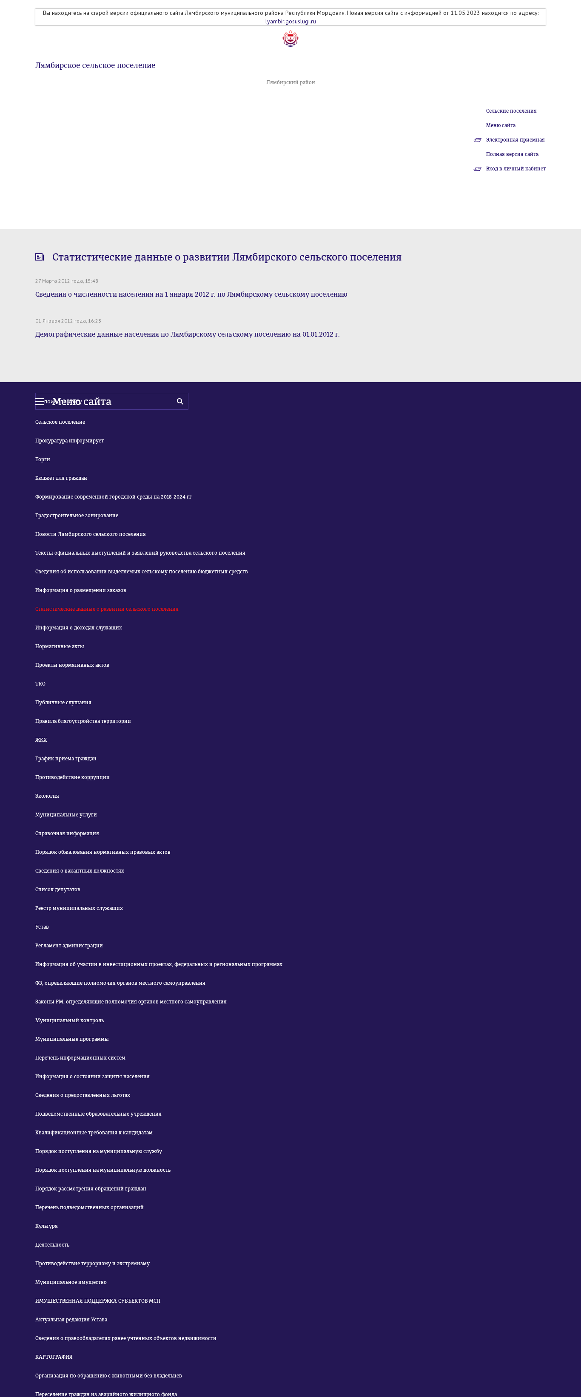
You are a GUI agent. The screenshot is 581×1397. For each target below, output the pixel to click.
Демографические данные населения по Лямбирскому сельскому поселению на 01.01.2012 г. (187, 334)
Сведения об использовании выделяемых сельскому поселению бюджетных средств (141, 572)
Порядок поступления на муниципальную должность (103, 1170)
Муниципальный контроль (69, 1020)
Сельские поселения (511, 111)
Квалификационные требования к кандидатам (94, 1133)
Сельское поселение (60, 422)
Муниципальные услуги (66, 815)
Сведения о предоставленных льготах (82, 1095)
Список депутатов (57, 890)
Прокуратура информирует (69, 441)
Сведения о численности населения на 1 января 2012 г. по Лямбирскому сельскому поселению (191, 294)
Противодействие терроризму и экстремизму (92, 1264)
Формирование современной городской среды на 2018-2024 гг (113, 497)
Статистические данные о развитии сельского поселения (107, 609)
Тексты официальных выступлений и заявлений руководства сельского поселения (140, 553)
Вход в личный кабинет (516, 169)
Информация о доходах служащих (78, 628)
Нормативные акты (59, 646)
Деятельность (52, 1245)
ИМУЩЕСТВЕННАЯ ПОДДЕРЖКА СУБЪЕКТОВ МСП (97, 1301)
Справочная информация (67, 833)
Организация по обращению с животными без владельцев (108, 1376)
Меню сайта (500, 125)
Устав (42, 927)
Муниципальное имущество (71, 1282)
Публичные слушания (63, 703)
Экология (47, 796)
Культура (46, 1226)
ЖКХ (41, 740)
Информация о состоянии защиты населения (92, 1077)
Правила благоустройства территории (83, 721)
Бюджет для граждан (61, 478)
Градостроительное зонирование (76, 516)
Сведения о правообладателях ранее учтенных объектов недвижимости (125, 1338)
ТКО (40, 684)
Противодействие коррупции (72, 777)
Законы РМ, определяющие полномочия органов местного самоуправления (131, 1002)
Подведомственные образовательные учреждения (98, 1114)
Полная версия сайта (512, 154)
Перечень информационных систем (80, 1058)
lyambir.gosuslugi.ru (290, 21)
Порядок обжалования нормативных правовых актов (103, 852)
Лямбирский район (290, 82)
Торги (42, 459)
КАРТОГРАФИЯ (54, 1357)
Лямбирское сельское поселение (95, 65)
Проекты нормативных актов (72, 665)
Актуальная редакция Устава (71, 1320)
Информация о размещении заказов (80, 590)
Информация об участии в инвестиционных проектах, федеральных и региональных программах (158, 964)
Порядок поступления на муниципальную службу (98, 1151)
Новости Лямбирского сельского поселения (90, 534)
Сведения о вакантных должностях (79, 871)
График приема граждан (66, 759)
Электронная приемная (515, 140)
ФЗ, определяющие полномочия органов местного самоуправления (120, 983)
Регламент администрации (69, 946)
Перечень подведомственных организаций (89, 1207)
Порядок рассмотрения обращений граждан (90, 1189)
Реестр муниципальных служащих (79, 908)
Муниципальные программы (72, 1039)
